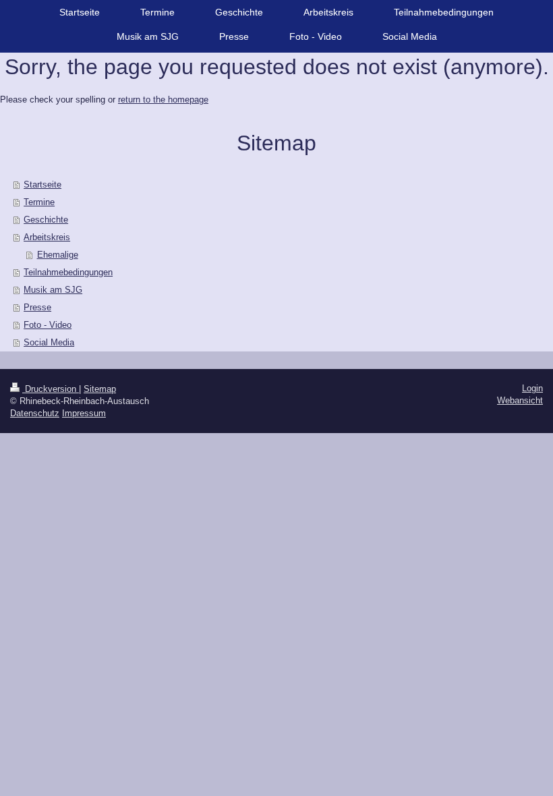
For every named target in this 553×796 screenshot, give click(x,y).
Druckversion (50, 389)
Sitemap (100, 389)
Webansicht (520, 400)
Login (532, 388)
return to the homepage (163, 99)
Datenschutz (34, 413)
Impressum (84, 413)
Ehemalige (57, 255)
